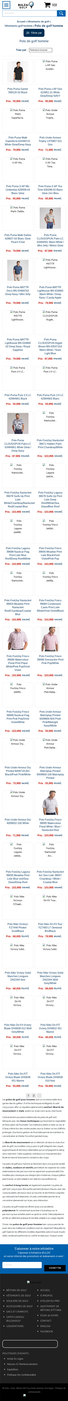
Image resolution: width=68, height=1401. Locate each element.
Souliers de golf (17, 1301)
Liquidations (15, 1326)
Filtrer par (36, 33)
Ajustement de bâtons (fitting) (50, 1308)
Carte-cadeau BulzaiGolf (15, 1319)
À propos (46, 1296)
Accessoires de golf (19, 1306)
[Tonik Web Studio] (34, 1396)
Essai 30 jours (49, 1316)
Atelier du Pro (50, 1301)
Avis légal (49, 1388)
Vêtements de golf (18, 1296)
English (45, 1326)
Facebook (46, 1332)
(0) (54, 5)
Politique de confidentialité (21, 1375)
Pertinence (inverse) (40, 50)
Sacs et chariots (17, 1312)
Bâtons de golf (16, 1290)
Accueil (45, 1290)
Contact (45, 1321)
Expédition (12, 1370)
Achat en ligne (15, 1359)
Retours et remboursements (22, 1364)
